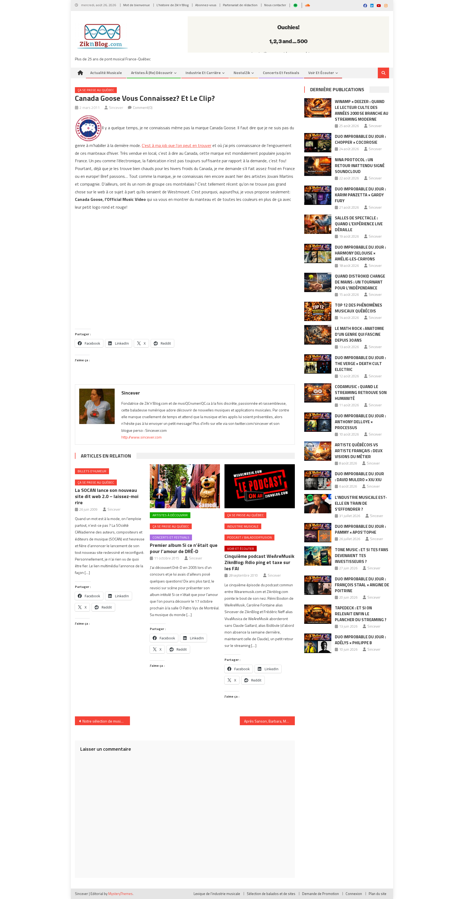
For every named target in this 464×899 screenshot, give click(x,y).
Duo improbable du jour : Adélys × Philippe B (360, 640)
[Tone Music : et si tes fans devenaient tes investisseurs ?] (317, 556)
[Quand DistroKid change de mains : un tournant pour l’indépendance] (317, 282)
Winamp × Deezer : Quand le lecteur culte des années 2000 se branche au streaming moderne (361, 110)
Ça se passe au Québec (96, 90)
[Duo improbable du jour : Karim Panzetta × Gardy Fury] (317, 195)
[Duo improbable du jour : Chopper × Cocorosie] (317, 142)
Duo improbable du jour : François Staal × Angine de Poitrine (362, 585)
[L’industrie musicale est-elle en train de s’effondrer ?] (317, 503)
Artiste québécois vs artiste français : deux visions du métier (359, 451)
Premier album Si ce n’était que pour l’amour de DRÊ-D (184, 548)
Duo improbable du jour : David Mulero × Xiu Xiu (359, 477)
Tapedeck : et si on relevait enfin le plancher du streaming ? (360, 614)
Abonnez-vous (205, 5)
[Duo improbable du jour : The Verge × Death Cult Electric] (317, 364)
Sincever (116, 107)
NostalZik (242, 72)
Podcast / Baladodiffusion (249, 537)
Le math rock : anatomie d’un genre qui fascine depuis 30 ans (359, 334)
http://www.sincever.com (141, 437)
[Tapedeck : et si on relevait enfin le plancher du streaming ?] (317, 614)
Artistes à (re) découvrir (152, 72)
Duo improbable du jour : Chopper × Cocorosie (360, 139)
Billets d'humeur (92, 471)
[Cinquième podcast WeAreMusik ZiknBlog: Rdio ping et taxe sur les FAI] (259, 486)
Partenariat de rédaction (240, 5)
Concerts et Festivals (281, 72)
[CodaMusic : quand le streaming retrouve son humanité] (317, 393)
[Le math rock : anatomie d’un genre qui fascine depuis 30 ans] (317, 334)
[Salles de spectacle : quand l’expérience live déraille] (317, 224)
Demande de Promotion (320, 893)
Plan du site (377, 893)
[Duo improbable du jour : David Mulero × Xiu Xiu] (317, 480)
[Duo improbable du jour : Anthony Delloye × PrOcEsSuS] (317, 422)
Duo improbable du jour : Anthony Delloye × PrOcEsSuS (360, 422)
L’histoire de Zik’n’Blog (173, 5)
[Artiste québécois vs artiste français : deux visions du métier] (317, 451)
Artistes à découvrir (170, 515)
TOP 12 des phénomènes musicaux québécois (358, 308)
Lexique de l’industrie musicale (217, 893)
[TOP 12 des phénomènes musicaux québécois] (317, 311)
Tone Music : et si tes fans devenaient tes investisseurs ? (361, 556)
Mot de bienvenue (136, 5)
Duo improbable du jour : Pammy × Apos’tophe (360, 529)
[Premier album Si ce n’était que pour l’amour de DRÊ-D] (185, 486)
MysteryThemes (120, 893)
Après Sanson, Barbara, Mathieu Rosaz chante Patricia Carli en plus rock (269, 721)
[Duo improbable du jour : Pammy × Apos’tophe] (317, 532)
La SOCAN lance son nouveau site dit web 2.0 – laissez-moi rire (107, 496)
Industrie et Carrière (203, 72)
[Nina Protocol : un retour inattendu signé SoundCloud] (317, 166)
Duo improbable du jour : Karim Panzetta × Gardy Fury (360, 195)
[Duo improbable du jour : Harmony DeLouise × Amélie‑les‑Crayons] (317, 253)
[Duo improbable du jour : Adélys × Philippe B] (317, 643)
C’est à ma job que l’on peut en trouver (176, 145)
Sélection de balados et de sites (271, 893)
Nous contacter (275, 5)
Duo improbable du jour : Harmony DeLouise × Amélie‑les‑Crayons (360, 253)
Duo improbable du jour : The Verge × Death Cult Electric (360, 364)
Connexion (354, 893)
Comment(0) (143, 107)
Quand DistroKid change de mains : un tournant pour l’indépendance (360, 282)
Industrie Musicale (243, 526)
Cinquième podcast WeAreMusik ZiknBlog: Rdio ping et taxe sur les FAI (259, 562)
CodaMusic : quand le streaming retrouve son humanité (361, 392)
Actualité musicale (106, 72)
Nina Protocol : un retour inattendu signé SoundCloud (360, 166)
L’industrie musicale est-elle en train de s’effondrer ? (361, 503)
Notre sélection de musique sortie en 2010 (106, 721)
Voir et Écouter (321, 72)
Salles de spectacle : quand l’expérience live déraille (359, 224)
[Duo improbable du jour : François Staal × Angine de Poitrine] (317, 585)
